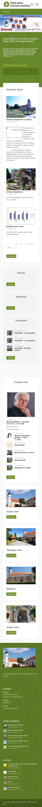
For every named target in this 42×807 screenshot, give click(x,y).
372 (16, 247)
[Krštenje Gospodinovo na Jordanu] (21, 107)
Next (40, 21)
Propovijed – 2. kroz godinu (25, 340)
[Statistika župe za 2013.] (21, 216)
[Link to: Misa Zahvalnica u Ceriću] (9, 452)
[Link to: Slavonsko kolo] (9, 460)
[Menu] (36, 4)
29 (24, 31)
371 (12, 247)
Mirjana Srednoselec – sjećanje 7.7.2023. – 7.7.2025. (23, 437)
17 (29, 29)
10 (16, 29)
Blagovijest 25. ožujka (22, 468)
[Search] (31, 4)
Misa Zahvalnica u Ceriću (24, 452)
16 (27, 29)
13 (22, 29)
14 (23, 29)
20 (34, 29)
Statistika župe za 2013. (15, 226)
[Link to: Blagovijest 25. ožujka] (9, 467)
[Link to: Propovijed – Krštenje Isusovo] (9, 348)
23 (39, 29)
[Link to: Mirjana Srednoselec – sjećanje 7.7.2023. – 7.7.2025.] (9, 435)
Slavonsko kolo (20, 460)
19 (32, 29)
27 (21, 31)
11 (18, 29)
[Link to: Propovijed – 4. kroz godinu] (9, 333)
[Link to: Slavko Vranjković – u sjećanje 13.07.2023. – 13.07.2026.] (21, 404)
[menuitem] (31, 4)
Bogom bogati (20, 445)
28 (22, 31)
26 (19, 31)
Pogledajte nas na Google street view (15, 65)
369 (21, 244)
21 (35, 29)
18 (30, 29)
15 (25, 29)
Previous (2, 21)
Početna (6, 12)
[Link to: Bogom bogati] (9, 445)
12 (20, 29)
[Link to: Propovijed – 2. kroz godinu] (9, 340)
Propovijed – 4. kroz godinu (25, 333)
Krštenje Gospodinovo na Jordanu (19, 119)
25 (17, 31)
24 (41, 29)
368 (16, 244)
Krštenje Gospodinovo (14, 192)
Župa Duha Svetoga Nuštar (18, 802)
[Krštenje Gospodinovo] (21, 179)
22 (37, 29)
